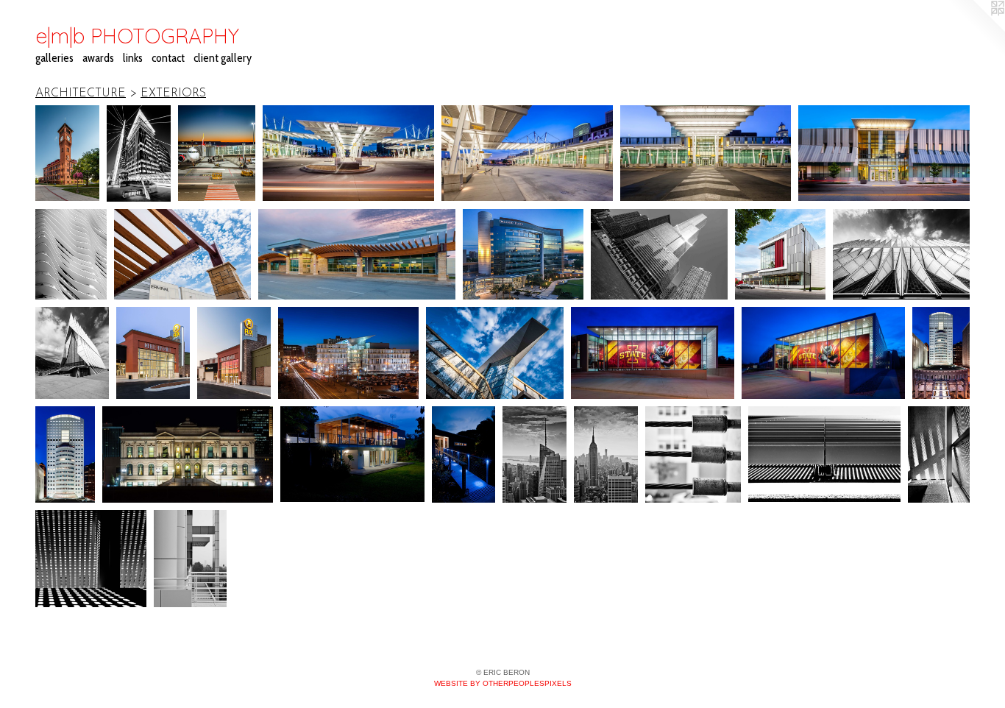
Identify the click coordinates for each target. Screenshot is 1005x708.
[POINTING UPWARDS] (901, 254)
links (133, 58)
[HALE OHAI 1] (352, 454)
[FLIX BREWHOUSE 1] (234, 353)
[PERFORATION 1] (939, 454)
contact (168, 58)
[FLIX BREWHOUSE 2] (153, 353)
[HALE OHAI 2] (464, 454)
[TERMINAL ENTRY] (356, 254)
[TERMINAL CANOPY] (182, 254)
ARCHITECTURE (80, 93)
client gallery (222, 58)
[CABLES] (693, 454)
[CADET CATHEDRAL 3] (72, 353)
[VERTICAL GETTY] (190, 558)
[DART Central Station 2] (706, 153)
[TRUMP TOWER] (659, 254)
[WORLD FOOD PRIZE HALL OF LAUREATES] (187, 454)
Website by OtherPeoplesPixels (503, 683)
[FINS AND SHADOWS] (824, 454)
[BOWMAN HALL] (67, 153)
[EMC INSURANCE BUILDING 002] (65, 454)
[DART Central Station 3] (527, 153)
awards (98, 58)
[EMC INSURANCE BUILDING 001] (941, 353)
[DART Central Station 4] (348, 153)
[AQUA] (71, 254)
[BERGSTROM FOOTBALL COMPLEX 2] (652, 353)
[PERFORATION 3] (90, 558)
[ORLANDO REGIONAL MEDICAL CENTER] (523, 254)
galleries (54, 58)
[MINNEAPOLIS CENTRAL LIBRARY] (348, 353)
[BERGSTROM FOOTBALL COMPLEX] (823, 353)
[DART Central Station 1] (884, 153)
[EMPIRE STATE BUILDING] (606, 454)
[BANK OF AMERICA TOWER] (534, 454)
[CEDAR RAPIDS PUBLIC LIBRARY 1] (780, 254)
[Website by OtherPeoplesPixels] (975, 29)
